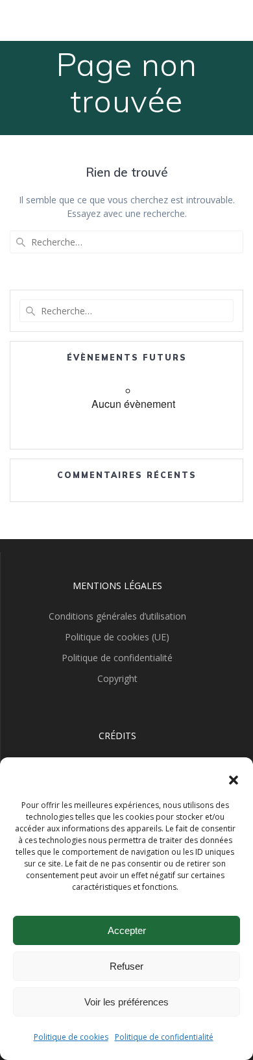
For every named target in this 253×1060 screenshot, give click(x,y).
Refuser (126, 966)
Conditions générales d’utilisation (117, 616)
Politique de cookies (71, 1036)
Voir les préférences (126, 1001)
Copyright (117, 678)
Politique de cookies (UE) (117, 637)
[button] (233, 780)
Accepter (127, 930)
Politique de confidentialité (164, 1036)
